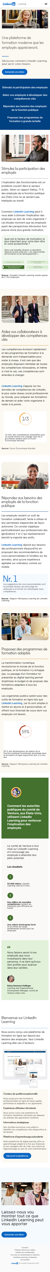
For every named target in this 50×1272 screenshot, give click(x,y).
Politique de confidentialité (25, 1252)
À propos (25, 1247)
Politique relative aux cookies (25, 1250)
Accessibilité (25, 1260)
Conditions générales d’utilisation (25, 1257)
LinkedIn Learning (23, 211)
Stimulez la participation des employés (25, 87)
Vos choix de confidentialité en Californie (25, 1255)
